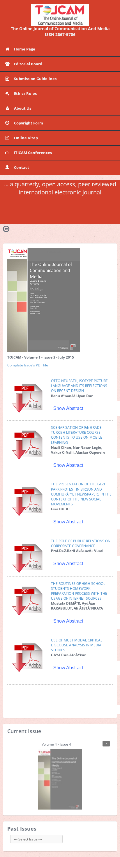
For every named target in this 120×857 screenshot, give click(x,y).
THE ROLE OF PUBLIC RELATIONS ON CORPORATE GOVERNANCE (80, 543)
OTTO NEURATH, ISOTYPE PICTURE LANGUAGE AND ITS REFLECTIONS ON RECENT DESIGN (79, 385)
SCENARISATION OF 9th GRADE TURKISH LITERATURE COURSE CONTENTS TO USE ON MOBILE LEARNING (76, 435)
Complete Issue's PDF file (27, 365)
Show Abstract (68, 408)
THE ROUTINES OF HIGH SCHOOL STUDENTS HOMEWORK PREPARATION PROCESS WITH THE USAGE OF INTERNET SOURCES (79, 591)
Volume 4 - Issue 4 (74, 744)
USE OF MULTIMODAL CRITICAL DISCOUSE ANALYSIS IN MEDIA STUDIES (76, 645)
